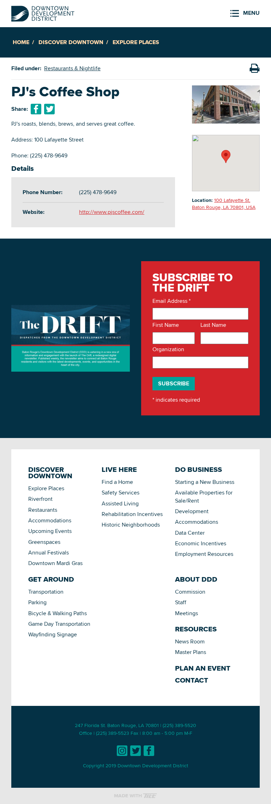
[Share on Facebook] (36, 109)
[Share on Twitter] (49, 109)
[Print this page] (254, 68)
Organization (168, 349)
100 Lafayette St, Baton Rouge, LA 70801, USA (223, 204)
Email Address (171, 301)
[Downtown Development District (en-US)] (42, 12)
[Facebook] (149, 750)
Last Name (213, 325)
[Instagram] (122, 750)
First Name (165, 325)
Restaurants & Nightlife (72, 68)
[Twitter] (135, 750)
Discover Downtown (70, 42)
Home (21, 42)
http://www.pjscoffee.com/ (111, 212)
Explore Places (136, 42)
